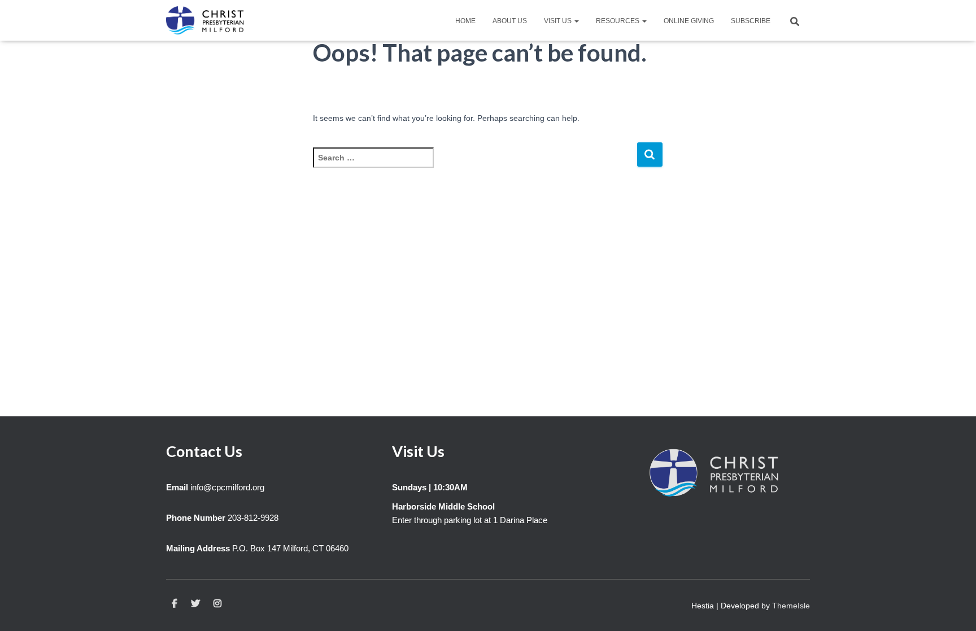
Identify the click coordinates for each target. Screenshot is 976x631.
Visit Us (558, 21)
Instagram (217, 604)
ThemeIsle (791, 605)
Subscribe (750, 21)
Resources (618, 21)
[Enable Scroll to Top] (953, 608)
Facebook (174, 604)
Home (465, 21)
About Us (510, 21)
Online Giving (689, 21)
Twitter (195, 604)
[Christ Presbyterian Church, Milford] (205, 20)
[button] (576, 21)
